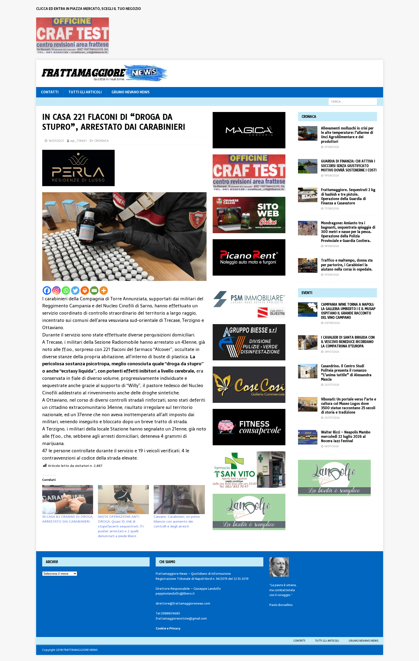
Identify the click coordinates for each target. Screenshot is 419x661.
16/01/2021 (56, 140)
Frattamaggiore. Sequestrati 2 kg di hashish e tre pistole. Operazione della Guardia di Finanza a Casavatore (348, 196)
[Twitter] (75, 290)
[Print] (85, 290)
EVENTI (307, 293)
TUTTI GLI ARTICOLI (85, 92)
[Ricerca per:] (353, 101)
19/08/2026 (331, 175)
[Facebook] (47, 290)
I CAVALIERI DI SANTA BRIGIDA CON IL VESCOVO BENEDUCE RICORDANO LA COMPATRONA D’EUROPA (348, 341)
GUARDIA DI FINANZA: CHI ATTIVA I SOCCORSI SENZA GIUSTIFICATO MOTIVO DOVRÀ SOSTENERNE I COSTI (349, 165)
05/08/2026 (332, 323)
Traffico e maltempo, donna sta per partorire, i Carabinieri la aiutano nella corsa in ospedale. (347, 264)
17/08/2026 (331, 208)
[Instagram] (56, 290)
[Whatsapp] (66, 290)
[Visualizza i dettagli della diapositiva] (72, 35)
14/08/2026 (331, 246)
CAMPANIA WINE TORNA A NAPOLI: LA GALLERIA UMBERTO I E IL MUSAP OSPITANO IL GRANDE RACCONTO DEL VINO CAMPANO (348, 311)
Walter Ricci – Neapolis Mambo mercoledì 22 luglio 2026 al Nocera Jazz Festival (346, 436)
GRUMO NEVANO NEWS (131, 92)
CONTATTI (49, 92)
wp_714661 (78, 140)
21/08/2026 (331, 147)
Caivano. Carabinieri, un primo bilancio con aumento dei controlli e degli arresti (177, 521)
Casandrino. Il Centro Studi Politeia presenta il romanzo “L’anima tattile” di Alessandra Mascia (346, 373)
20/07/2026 (331, 417)
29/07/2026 (331, 352)
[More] (103, 290)
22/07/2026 (331, 384)
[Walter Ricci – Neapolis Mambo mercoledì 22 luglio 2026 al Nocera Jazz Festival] (307, 437)
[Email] (94, 290)
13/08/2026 (331, 274)
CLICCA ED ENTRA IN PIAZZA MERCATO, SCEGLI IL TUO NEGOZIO (88, 8)
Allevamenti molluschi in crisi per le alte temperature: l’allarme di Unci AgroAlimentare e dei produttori (347, 135)
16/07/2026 (331, 446)
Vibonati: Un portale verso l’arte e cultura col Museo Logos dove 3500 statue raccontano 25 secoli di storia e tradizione (348, 406)
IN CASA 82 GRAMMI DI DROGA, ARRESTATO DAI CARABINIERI (67, 519)
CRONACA (101, 140)
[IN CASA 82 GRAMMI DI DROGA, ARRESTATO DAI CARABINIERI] (67, 499)
